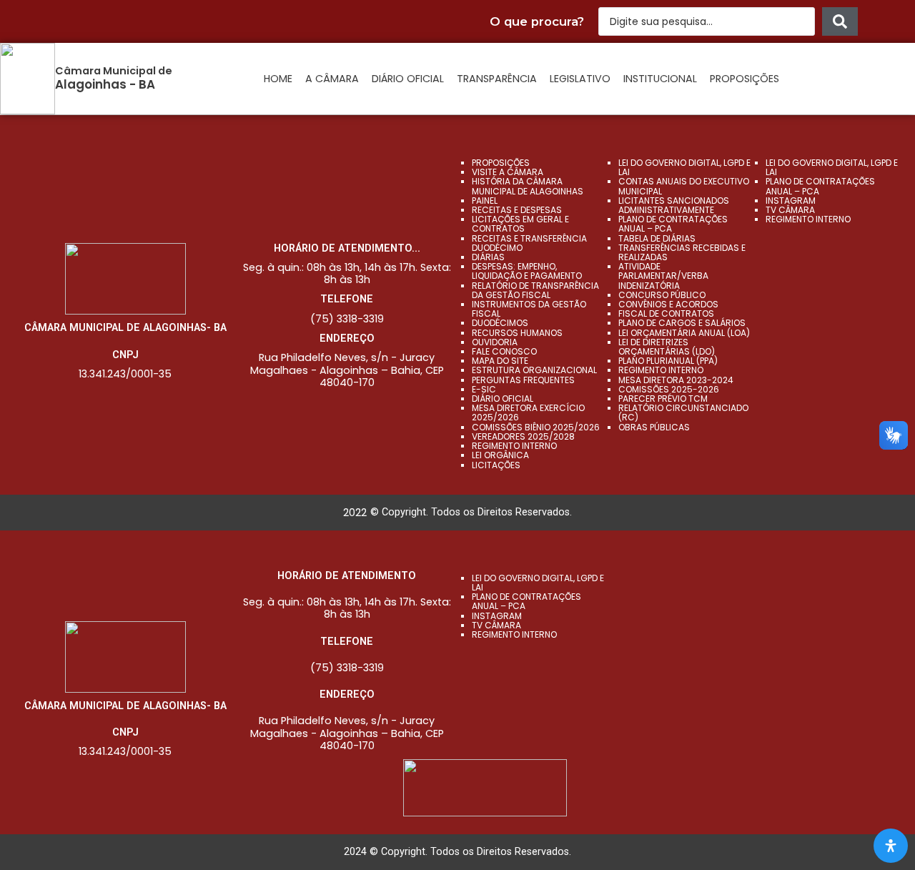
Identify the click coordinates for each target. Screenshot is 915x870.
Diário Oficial (408, 78)
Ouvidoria (495, 342)
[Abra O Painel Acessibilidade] (891, 846)
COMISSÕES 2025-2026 (668, 389)
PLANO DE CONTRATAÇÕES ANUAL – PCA (673, 223)
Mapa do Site (500, 361)
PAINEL (485, 200)
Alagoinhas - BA (105, 84)
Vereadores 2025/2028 (523, 436)
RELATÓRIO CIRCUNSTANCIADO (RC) (683, 412)
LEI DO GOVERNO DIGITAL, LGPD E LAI (684, 167)
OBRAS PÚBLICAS (654, 427)
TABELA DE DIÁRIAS (657, 238)
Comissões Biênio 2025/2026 (536, 427)
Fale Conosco (504, 351)
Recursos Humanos (517, 333)
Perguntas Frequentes (523, 380)
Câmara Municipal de (113, 71)
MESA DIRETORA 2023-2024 (675, 380)
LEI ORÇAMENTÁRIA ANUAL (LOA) (684, 333)
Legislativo (580, 78)
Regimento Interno (514, 446)
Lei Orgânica (500, 455)
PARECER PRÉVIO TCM (663, 398)
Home (278, 78)
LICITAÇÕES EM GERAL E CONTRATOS (520, 223)
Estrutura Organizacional (534, 370)
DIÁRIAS (488, 257)
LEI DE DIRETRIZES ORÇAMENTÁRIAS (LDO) (666, 346)
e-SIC (484, 389)
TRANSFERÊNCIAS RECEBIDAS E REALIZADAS (682, 252)
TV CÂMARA (790, 210)
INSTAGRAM (791, 200)
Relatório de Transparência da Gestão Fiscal (535, 290)
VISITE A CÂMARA (507, 172)
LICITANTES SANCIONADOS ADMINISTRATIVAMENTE (673, 205)
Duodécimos (500, 323)
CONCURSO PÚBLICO (662, 295)
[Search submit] (840, 21)
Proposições (744, 78)
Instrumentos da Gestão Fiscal (529, 309)
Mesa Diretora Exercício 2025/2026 (528, 412)
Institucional (660, 78)
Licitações (496, 465)
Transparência (497, 78)
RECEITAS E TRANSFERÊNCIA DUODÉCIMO (529, 243)
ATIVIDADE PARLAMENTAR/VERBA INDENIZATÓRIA (663, 275)
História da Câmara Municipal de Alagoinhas (527, 186)
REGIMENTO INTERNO (660, 370)
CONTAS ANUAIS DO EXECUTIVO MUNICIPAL (683, 186)
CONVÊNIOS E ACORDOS (668, 304)
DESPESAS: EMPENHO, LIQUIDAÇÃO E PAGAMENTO (527, 271)
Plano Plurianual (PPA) (668, 361)
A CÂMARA (332, 78)
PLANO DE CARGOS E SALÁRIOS (682, 323)
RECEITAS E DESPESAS (517, 210)
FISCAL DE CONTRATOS (666, 313)
